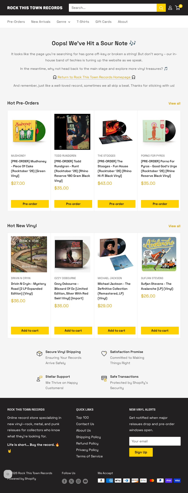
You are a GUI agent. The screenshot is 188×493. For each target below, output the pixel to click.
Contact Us (85, 424)
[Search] (161, 8)
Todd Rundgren (65, 155)
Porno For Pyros (153, 155)
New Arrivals (40, 21)
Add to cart (30, 331)
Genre (61, 21)
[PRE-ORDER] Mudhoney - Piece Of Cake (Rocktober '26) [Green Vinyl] (28, 168)
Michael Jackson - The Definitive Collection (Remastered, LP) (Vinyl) (114, 291)
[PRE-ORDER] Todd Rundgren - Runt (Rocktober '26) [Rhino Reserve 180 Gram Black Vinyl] (72, 171)
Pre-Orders (16, 21)
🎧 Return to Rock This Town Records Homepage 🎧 (94, 77)
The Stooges (106, 155)
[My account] (170, 8)
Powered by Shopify (21, 479)
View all (175, 103)
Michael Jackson (110, 278)
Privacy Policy (87, 450)
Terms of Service (89, 456)
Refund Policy (87, 443)
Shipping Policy (88, 437)
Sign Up (141, 452)
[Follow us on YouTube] (85, 481)
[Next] (181, 161)
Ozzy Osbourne (65, 278)
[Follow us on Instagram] (78, 481)
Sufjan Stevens (152, 278)
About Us (83, 430)
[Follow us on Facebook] (64, 481)
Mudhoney (18, 155)
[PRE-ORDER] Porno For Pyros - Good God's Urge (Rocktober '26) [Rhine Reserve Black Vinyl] (159, 168)
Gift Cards (103, 21)
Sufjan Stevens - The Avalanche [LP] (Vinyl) (157, 286)
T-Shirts (83, 21)
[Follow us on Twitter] (71, 481)
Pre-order (30, 204)
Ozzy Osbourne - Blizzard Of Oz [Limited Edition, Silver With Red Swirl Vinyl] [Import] (71, 291)
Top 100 (82, 417)
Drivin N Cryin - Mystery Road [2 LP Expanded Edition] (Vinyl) (28, 289)
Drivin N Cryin (20, 278)
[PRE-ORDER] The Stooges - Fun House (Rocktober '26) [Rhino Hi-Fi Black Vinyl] (114, 168)
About (123, 21)
